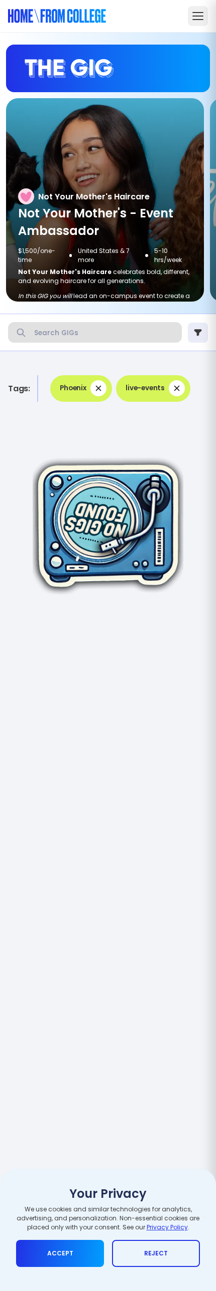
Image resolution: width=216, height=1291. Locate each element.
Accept (60, 1253)
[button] (81, 388)
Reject (156, 1253)
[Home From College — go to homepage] (57, 16)
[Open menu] (198, 16)
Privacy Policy (167, 1227)
